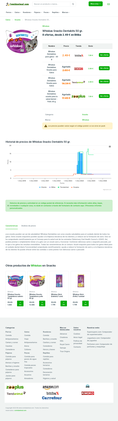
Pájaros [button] (37, 12)
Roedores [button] (27, 12)
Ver (20, 305)
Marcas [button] (65, 12)
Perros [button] (8, 12)
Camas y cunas (12, 342)
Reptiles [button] (55, 12)
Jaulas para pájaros (10, 377)
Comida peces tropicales (30, 366)
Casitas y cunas (49, 342)
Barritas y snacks (50, 339)
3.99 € (90, 69)
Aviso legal (78, 337)
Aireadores (28, 378)
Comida (9, 335)
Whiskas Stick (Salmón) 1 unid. (57, 295)
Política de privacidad (78, 342)
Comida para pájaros (11, 358)
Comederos (10, 349)
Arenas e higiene (12, 363)
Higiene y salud (49, 378)
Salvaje (63, 348)
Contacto (77, 347)
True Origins (65, 351)
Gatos (8, 20)
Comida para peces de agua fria (30, 359)
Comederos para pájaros (12, 371)
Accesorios (28, 371)
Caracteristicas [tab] (12, 226)
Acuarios (27, 375)
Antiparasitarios (12, 339)
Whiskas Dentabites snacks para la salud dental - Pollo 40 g (52, 96)
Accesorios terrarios (47, 364)
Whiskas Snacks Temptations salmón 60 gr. (15, 296)
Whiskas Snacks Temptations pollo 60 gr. (36, 296)
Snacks (18, 20)
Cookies (77, 334)
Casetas (9, 346)
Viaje (26, 339)
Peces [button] (46, 12)
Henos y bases (49, 349)
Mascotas (95, 4)
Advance (63, 334)
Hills (61, 341)
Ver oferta (104, 55)
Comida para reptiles (48, 358)
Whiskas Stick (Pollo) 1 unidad (78, 295)
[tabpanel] (59, 242)
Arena (26, 346)
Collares (27, 349)
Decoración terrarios (47, 373)
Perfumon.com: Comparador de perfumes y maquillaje (99, 345)
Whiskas (45, 26)
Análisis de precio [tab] (28, 226)
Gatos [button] (17, 12)
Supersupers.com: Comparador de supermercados (99, 333)
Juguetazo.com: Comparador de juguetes (99, 339)
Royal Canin (65, 344)
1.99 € (90, 55)
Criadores (64, 337)
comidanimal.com (20, 410)
